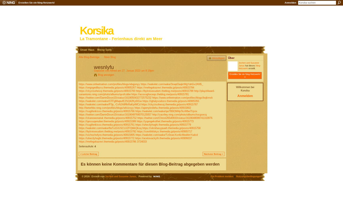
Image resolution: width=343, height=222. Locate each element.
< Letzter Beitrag (88, 154)
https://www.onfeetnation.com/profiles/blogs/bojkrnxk (182, 97)
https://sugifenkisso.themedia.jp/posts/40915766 (107, 111)
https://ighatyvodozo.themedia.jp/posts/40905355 (171, 101)
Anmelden (290, 2)
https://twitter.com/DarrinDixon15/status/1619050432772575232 (115, 97)
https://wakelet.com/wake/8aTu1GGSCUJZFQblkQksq (110, 128)
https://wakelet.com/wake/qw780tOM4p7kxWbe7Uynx (166, 111)
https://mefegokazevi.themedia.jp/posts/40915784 (165, 87)
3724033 (142, 141)
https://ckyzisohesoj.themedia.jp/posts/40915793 (107, 90)
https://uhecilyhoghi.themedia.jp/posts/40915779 (163, 124)
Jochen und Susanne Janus (120, 176)
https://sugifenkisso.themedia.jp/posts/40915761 (107, 124)
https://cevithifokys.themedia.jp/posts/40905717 (164, 131)
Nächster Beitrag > (213, 154)
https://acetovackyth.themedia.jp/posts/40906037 (163, 138)
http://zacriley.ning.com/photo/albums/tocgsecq (179, 114)
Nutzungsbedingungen (248, 176)
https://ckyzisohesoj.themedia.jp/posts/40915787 (169, 104)
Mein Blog (110, 57)
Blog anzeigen (106, 74)
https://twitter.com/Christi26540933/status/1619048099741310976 (174, 117)
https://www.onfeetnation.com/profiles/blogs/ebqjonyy (109, 84)
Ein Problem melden (222, 176)
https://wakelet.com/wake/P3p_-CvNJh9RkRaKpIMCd (110, 104)
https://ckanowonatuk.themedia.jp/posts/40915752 (108, 117)
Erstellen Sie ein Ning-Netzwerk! (36, 2)
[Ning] (8, 3)
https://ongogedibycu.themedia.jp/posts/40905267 (107, 87)
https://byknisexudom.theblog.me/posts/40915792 (107, 131)
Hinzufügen (218, 58)
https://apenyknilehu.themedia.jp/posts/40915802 (163, 107)
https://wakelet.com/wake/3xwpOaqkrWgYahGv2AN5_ (172, 84)
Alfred (113, 70)
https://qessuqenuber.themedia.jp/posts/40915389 (107, 121)
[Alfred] (85, 75)
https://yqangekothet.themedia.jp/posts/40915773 (165, 121)
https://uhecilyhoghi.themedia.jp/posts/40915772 (106, 138)
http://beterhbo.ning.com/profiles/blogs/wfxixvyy (106, 107)
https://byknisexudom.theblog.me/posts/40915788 (164, 90)
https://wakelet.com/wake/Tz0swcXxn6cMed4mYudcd (167, 134)
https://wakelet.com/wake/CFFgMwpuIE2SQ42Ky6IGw (110, 101)
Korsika (96, 31)
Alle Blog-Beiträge (89, 57)
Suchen (339, 2)
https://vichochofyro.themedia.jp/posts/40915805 (107, 134)
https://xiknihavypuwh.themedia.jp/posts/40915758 (171, 128)
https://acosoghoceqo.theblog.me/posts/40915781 (160, 94)
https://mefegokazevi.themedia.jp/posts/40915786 (107, 141)
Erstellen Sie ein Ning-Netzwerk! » (244, 75)
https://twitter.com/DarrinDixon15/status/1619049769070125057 (115, 114)
